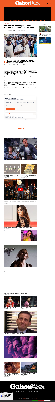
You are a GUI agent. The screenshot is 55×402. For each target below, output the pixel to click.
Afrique (11, 20)
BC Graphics (27, 119)
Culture (19, 20)
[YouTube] (47, 3)
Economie (23, 20)
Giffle (40, 44)
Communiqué (6, 23)
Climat (40, 33)
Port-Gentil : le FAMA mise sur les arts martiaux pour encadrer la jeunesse (31, 134)
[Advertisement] (27, 13)
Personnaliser (47, 400)
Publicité (14, 394)
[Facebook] (46, 3)
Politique (36, 20)
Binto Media (24, 398)
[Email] (50, 3)
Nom (6, 105)
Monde (33, 20)
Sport (44, 20)
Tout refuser (41, 400)
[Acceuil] (48, 3)
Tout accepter (34, 400)
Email (21, 105)
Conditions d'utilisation (33, 394)
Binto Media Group (15, 119)
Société (41, 20)
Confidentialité (43, 394)
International (28, 20)
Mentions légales (22, 394)
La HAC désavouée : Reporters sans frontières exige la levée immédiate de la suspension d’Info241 (44, 47)
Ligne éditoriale (28, 395)
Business (15, 20)
